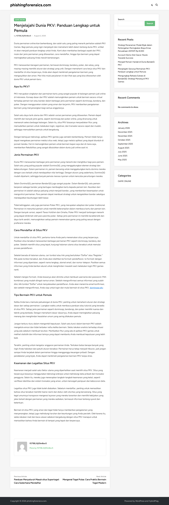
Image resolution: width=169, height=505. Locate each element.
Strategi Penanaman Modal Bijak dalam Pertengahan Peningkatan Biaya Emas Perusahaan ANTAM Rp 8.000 (135, 48)
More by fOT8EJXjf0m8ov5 (41, 448)
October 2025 (124, 140)
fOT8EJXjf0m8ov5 (23, 36)
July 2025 (122, 152)
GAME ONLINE (20, 20)
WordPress (140, 501)
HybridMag (153, 501)
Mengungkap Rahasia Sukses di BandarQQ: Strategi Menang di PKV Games (133, 79)
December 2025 (125, 132)
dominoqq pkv (96, 287)
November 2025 (125, 136)
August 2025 (123, 148)
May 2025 (122, 159)
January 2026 (124, 128)
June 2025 (122, 156)
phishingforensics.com (30, 5)
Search (121, 19)
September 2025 (125, 144)
